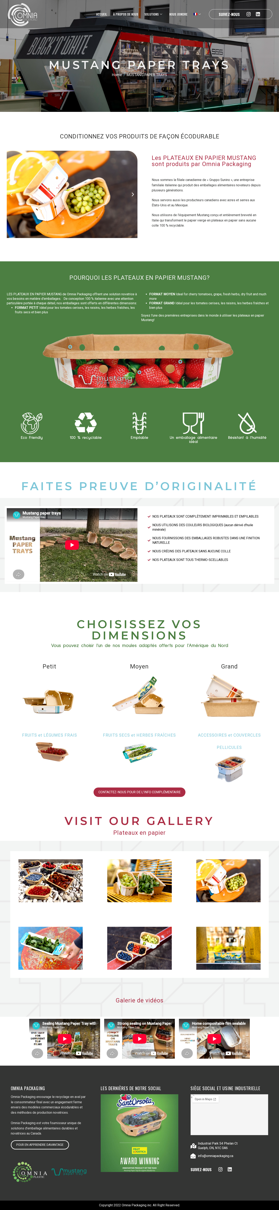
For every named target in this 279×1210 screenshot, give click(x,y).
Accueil (101, 14)
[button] (11, 194)
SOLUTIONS (151, 14)
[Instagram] (248, 14)
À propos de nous (125, 14)
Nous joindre (178, 14)
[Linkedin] (258, 14)
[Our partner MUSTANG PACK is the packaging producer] (139, 1133)
